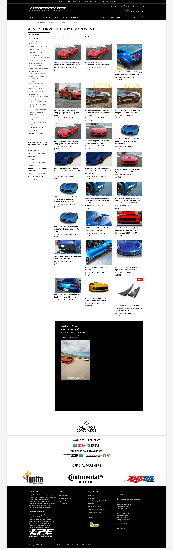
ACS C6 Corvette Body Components (38, 53)
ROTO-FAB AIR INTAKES (36, 117)
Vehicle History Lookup (95, 506)
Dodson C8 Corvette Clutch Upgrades (39, 169)
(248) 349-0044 (122, 523)
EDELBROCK (33, 86)
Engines (65, 18)
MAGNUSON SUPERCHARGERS (38, 104)
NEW (31, 18)
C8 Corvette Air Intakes (37, 174)
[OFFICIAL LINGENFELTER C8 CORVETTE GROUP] (81, 455)
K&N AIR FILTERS (34, 99)
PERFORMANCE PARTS (35, 127)
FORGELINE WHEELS (35, 89)
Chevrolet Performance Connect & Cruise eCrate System (37, 145)
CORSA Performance (36, 84)
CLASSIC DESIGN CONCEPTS (38, 76)
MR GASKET (33, 107)
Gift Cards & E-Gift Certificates (35, 134)
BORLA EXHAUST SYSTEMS (37, 73)
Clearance (76, 18)
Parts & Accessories (64, 498)
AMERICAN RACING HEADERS (38, 68)
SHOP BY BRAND (39, 23)
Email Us (122, 528)
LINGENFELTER (34, 41)
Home (30, 23)
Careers (90, 517)
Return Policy (92, 503)
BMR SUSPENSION (34, 71)
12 (90, 36)
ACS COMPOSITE (53, 23)
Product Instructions (94, 512)
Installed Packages (64, 495)
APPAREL (96, 18)
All (98, 36)
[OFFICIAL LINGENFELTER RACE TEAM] (104, 455)
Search (135, 18)
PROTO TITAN (33, 120)
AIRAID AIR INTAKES (35, 63)
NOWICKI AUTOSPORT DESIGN (38, 109)
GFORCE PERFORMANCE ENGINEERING (36, 93)
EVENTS (60, 2)
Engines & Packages (64, 501)
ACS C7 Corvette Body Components (38, 48)
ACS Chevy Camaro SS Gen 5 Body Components (40, 59)
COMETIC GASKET (35, 79)
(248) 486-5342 (122, 508)
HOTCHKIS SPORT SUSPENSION (38, 96)
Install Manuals (34, 150)
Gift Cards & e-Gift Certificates (78, 2)
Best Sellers (32, 130)
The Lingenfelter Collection (96, 509)
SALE (38, 18)
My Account (139, 6)
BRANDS (87, 18)
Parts (56, 18)
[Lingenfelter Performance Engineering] (47, 9)
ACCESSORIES (108, 18)
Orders (128, 6)
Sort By (57, 36)
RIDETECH (32, 114)
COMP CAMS (33, 81)
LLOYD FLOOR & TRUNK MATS (38, 102)
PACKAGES (47, 18)
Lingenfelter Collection (104, 2)
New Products (62, 503)
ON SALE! (31, 139)
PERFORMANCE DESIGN (36, 112)
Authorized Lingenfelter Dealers (98, 501)
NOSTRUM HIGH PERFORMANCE (39, 122)
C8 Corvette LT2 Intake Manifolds (36, 155)
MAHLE (31, 125)
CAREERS (119, 18)
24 (94, 36)
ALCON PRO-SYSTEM (35, 66)
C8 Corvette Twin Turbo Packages (37, 163)
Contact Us (91, 498)
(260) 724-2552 (117, 6)
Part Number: (67, 66)
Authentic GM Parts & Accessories (36, 178)
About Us (91, 495)
